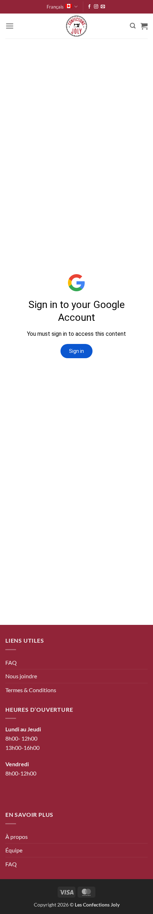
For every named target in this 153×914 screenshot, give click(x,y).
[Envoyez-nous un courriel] (103, 6)
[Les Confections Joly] (76, 26)
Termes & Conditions (30, 689)
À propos (16, 836)
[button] (9, 26)
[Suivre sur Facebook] (89, 6)
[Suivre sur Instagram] (96, 6)
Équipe (13, 850)
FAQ (11, 662)
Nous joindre (21, 676)
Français (55, 7)
